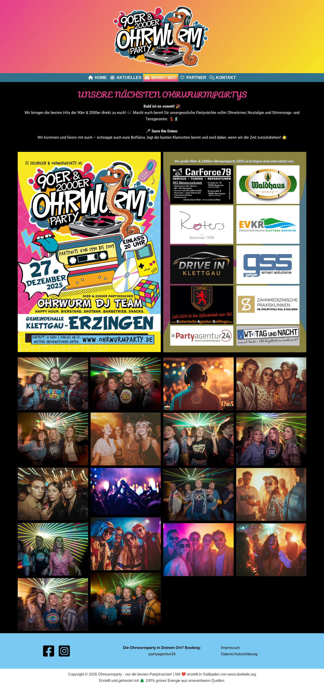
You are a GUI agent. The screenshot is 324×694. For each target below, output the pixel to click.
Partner (196, 77)
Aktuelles (128, 77)
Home (101, 77)
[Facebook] (48, 651)
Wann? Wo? (164, 77)
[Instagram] (64, 651)
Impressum (230, 647)
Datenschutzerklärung (239, 654)
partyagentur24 (162, 654)
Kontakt (226, 77)
